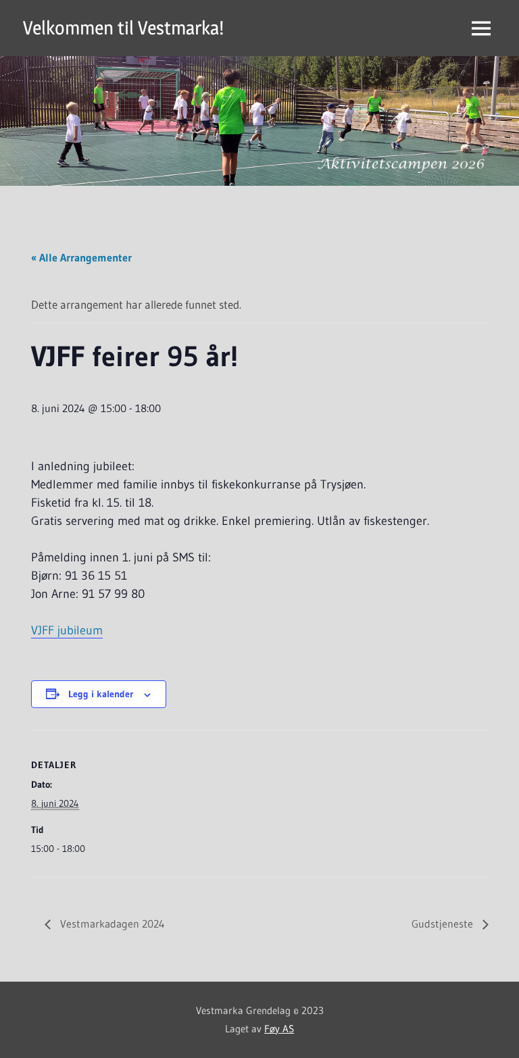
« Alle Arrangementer (81, 257)
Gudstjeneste (444, 923)
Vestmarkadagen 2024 (111, 923)
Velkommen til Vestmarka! (123, 27)
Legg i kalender (100, 694)
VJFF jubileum (67, 630)
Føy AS (279, 1028)
